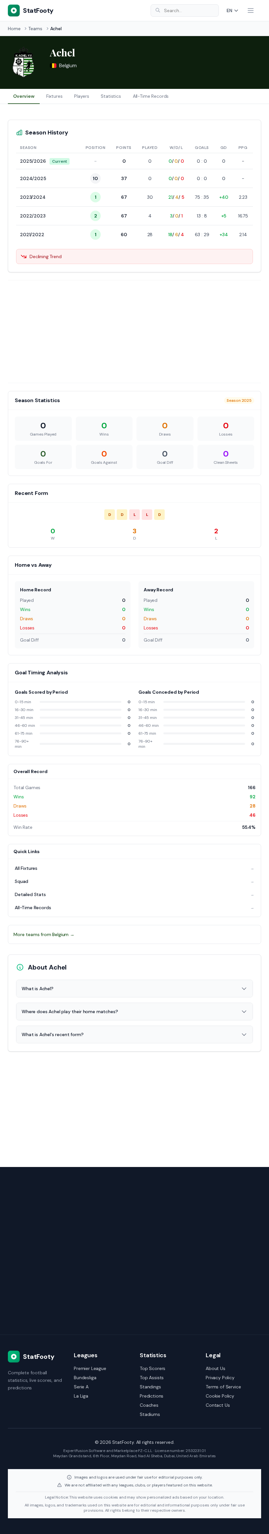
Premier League (90, 1368)
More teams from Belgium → (43, 934)
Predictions (151, 1396)
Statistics (111, 96)
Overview (23, 96)
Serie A (81, 1387)
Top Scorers (152, 1368)
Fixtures (54, 96)
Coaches (149, 1405)
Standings (150, 1387)
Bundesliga (85, 1378)
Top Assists (152, 1378)
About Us (215, 1368)
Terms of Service (223, 1387)
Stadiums (150, 1414)
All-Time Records (151, 96)
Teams (35, 28)
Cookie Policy (220, 1396)
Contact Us (218, 1405)
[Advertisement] (134, 332)
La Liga (81, 1396)
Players (81, 96)
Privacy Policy (220, 1378)
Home (14, 28)
